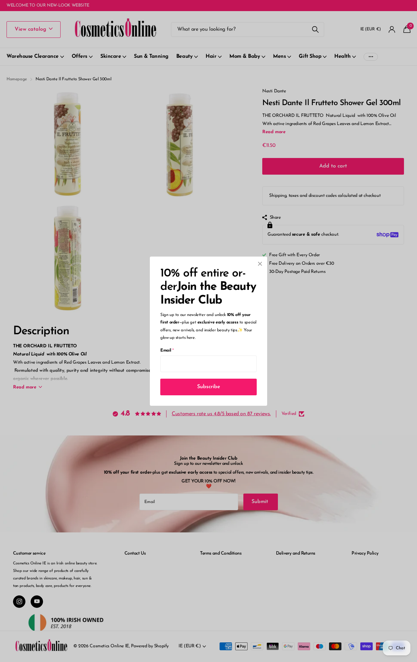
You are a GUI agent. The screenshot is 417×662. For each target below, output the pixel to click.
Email (167, 350)
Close (260, 264)
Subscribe (208, 386)
